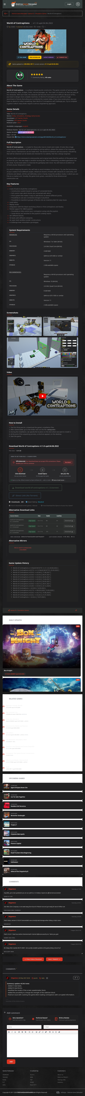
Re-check (68, 462)
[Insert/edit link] (39, 1032)
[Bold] (8, 1032)
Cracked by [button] (34, 1071)
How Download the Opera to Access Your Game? (58, 505)
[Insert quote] (49, 1032)
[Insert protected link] (45, 1032)
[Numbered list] (32, 1032)
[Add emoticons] (36, 1032)
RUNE (4, 1080)
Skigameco (14, 978)
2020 (19, 123)
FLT (4, 1082)
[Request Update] (76, 610)
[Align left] (19, 1032)
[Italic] (12, 1032)
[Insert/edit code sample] (53, 1032)
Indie (14, 116)
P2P (31, 1080)
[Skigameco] (8, 977)
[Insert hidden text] (59, 1032)
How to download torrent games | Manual (24, 505)
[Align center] (22, 1032)
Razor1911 (33, 1085)
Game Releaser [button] (8, 1071)
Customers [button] (62, 1071)
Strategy (28, 116)
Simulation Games (40, 13)
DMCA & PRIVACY (63, 1077)
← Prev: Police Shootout (33, 959)
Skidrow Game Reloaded (19, 13)
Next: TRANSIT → (54, 959)
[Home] (6, 13)
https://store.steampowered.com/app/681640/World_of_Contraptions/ (41, 137)
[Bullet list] (29, 1032)
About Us (60, 1075)
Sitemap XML (62, 1080)
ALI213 (32, 1075)
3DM (31, 1077)
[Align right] (25, 1032)
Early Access (36, 116)
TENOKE (5, 1077)
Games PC (31, 13)
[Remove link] (42, 1032)
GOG (4, 1085)
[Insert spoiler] (56, 1032)
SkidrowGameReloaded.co (26, 1092)
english (25, 126)
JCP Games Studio (21, 118)
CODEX (13, 27)
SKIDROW (6, 1075)
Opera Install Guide (58, 480)
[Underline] (15, 1032)
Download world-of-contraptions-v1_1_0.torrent (37, 487)
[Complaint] (47, 978)
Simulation (20, 116)
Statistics (60, 1082)
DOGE (32, 1082)
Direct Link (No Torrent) (27, 495)
